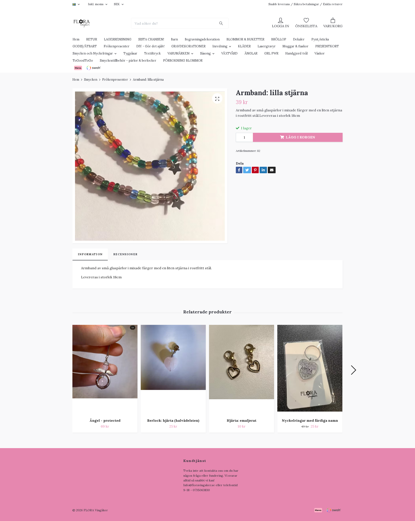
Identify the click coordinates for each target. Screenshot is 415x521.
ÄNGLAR (250, 53)
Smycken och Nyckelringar (93, 53)
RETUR (91, 39)
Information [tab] (90, 254)
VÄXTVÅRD (229, 53)
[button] (353, 370)
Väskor (319, 53)
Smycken (90, 80)
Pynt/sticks (320, 39)
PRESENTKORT (327, 46)
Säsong (205, 53)
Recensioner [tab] (125, 254)
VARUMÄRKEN (179, 53)
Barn (174, 39)
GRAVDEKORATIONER (188, 46)
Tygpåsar (130, 53)
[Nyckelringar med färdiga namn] (309, 370)
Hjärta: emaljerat (241, 420)
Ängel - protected (104, 420)
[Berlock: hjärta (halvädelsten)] (173, 370)
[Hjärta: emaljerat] (241, 370)
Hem (76, 39)
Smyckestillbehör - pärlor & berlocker (128, 61)
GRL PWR (271, 53)
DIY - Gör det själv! (150, 46)
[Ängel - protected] (104, 370)
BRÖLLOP (278, 39)
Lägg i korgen (300, 137)
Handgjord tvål (296, 53)
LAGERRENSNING (117, 39)
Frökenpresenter (116, 46)
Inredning (219, 46)
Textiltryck (152, 53)
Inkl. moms (96, 4)
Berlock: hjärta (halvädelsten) (173, 420)
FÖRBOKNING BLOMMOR (183, 61)
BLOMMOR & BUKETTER (245, 39)
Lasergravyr (267, 46)
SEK (117, 4)
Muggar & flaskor (295, 46)
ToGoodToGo (83, 61)
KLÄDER (244, 46)
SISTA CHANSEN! (151, 39)
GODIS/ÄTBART (85, 46)
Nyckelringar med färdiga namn (310, 420)
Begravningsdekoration (202, 39)
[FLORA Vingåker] (82, 23)
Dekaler (299, 39)
